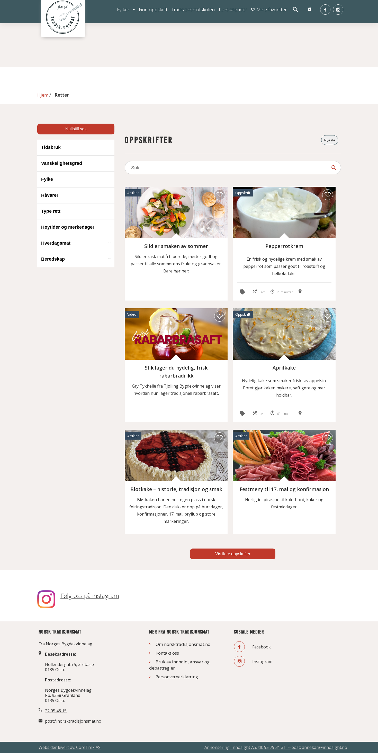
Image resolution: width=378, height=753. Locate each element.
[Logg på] (310, 9)
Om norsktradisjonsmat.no (183, 644)
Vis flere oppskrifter (232, 554)
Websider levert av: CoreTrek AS (70, 747)
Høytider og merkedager (67, 227)
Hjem (42, 95)
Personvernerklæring (177, 677)
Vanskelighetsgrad (61, 163)
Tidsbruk (51, 147)
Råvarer (49, 195)
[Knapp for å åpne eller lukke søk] (295, 9)
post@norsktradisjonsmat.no (73, 721)
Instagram (261, 661)
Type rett (50, 211)
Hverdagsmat (55, 243)
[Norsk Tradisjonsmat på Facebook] (325, 9)
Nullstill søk (76, 129)
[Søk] (334, 167)
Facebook (261, 647)
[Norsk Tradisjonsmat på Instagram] (338, 9)
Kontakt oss (167, 653)
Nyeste (329, 140)
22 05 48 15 (56, 711)
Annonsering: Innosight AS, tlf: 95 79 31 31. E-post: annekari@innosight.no (275, 747)
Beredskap (53, 259)
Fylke (47, 179)
